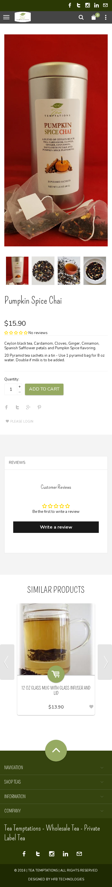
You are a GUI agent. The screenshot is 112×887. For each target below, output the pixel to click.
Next (105, 662)
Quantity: (11, 379)
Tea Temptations (43, 870)
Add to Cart (44, 389)
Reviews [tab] (17, 462)
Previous (7, 662)
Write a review (56, 527)
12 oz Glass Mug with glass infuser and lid (56, 690)
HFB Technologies (67, 879)
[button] (16, 332)
